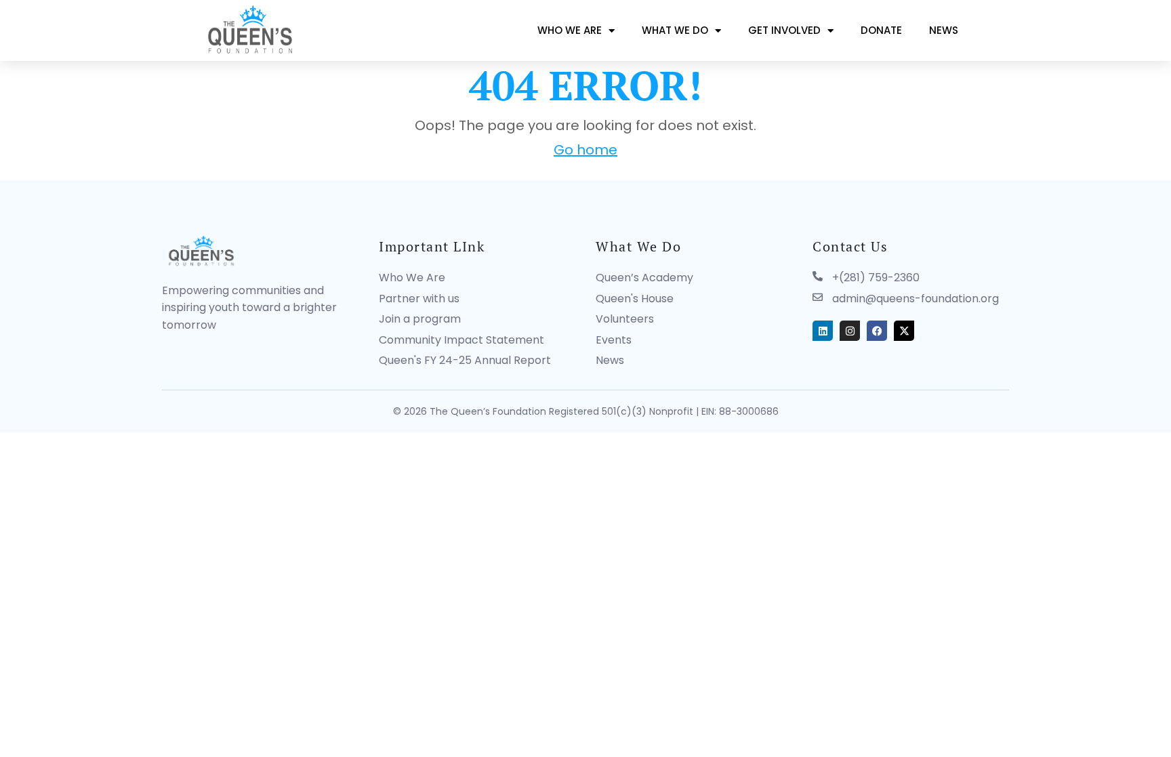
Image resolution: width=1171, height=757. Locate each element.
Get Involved (784, 30)
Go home (585, 149)
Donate (881, 30)
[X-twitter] (904, 331)
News (943, 30)
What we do (675, 30)
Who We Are (569, 30)
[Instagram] (850, 331)
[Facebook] (877, 331)
